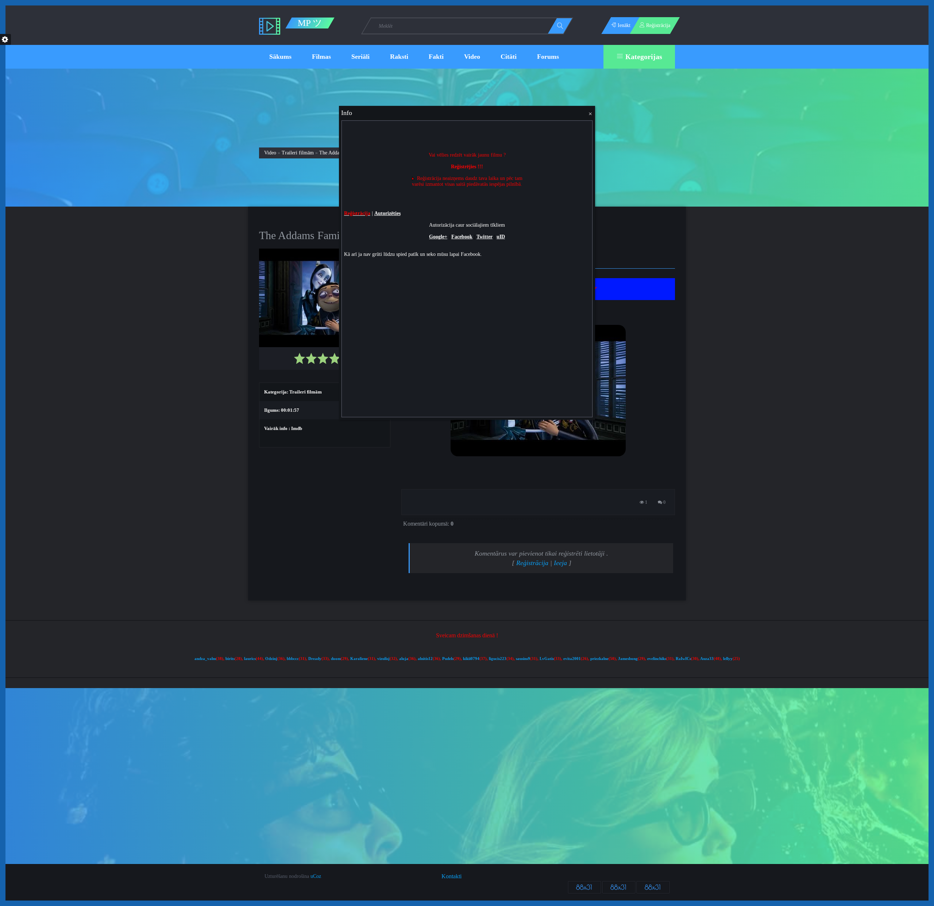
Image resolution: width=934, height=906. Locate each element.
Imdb (296, 428)
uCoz (315, 876)
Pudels (448, 659)
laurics (250, 659)
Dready (314, 659)
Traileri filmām (298, 153)
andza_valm (205, 659)
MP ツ (310, 23)
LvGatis (547, 659)
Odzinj (271, 659)
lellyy (728, 659)
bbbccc (293, 659)
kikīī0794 (471, 659)
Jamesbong (628, 659)
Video (270, 153)
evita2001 (572, 659)
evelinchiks (656, 659)
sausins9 (523, 659)
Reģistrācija (532, 563)
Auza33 (707, 659)
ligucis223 (497, 659)
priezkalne (599, 659)
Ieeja (560, 563)
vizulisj (383, 659)
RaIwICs (683, 659)
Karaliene (359, 659)
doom (336, 659)
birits (230, 659)
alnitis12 (425, 659)
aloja (403, 659)
